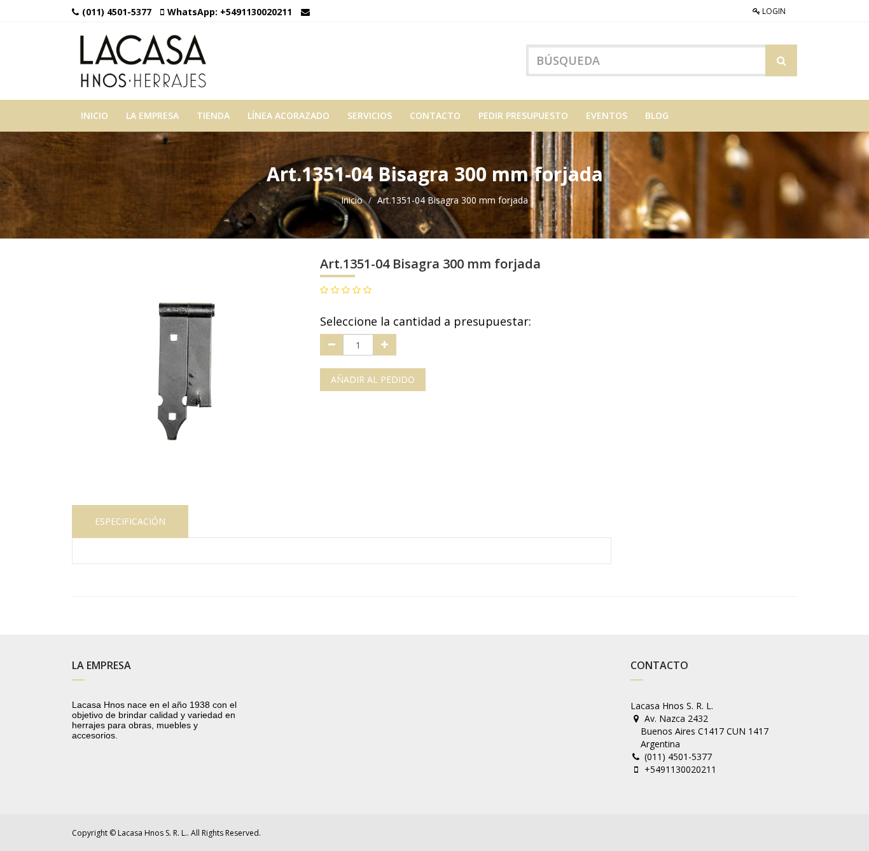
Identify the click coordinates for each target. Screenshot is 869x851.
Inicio (352, 200)
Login (773, 11)
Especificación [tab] (130, 521)
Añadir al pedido (373, 379)
